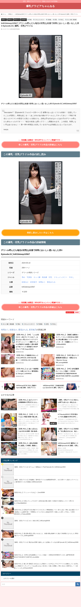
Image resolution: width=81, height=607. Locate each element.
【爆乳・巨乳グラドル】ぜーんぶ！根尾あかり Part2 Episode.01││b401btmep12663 (39, 467)
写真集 (49, 19)
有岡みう (4, 19)
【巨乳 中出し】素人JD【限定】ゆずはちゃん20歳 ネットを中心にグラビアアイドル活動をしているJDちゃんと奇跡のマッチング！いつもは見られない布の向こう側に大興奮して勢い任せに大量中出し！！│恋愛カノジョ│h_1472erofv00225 (46, 566)
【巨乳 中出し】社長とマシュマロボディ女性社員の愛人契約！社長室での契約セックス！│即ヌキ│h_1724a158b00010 (44, 502)
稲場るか (10, 19)
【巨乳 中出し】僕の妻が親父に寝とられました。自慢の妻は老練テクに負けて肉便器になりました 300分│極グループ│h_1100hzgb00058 (46, 534)
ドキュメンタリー (39, 19)
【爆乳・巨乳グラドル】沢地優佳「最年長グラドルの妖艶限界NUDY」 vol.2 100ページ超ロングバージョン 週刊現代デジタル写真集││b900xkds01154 (46, 481)
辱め (30, 19)
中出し (62, 19)
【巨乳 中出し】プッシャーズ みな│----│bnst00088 (29, 492)
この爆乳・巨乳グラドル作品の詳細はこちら (41, 145)
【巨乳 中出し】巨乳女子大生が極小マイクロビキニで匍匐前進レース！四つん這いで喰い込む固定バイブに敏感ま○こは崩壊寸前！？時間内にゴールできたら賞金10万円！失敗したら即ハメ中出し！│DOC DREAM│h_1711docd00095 (46, 512)
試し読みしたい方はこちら (41, 233)
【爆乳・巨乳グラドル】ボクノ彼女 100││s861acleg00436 (32, 520)
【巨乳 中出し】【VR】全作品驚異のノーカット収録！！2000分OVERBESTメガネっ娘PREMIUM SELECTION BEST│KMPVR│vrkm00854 (44, 556)
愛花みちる (17, 19)
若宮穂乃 (24, 19)
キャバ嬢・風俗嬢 (71, 19)
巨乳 (56, 19)
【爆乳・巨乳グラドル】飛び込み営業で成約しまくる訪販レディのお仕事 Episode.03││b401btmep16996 (46, 542)
